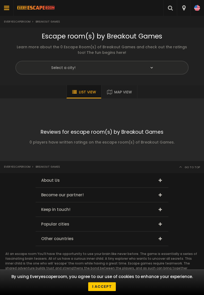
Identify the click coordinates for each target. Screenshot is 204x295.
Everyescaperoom (17, 22)
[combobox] (183, 8)
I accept (102, 286)
